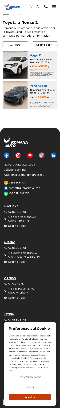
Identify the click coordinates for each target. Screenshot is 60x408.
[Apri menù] (53, 6)
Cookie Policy (32, 361)
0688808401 (16, 182)
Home (6, 14)
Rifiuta (30, 387)
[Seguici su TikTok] (41, 157)
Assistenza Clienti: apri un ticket (24, 174)
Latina (9, 314)
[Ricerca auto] (30, 6)
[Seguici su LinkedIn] (53, 157)
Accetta (30, 397)
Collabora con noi (15, 169)
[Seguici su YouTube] (30, 157)
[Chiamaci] (46, 6)
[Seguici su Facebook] (6, 157)
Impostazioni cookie (30, 377)
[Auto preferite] (37, 6)
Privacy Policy (16, 364)
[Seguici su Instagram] (18, 157)
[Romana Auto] (12, 6)
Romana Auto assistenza (19, 164)
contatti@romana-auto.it (24, 188)
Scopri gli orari (17, 225)
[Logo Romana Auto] (16, 143)
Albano (9, 242)
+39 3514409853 (18, 193)
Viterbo (10, 278)
